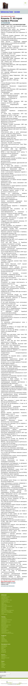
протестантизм (4, 641)
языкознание (4, 614)
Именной (3, 656)
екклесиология (4, 625)
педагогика (3, 604)
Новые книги (4, 655)
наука (2, 603)
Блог (2, 662)
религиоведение (4, 630)
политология (4, 605)
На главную (3, 595)
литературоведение (5, 602)
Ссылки (3, 665)
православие (4, 640)
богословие (3, 622)
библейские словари (5, 621)
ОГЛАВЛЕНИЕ (5, 23)
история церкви (4, 627)
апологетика (4, 618)
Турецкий (3, 650)
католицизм (4, 639)
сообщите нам (18, 684)
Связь (2, 666)
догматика (3, 623)
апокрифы (3, 617)
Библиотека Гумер (7, 12)
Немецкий (3, 647)
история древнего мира (6, 599)
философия (4, 609)
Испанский (3, 651)
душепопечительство (6, 624)
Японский (3, 649)
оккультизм (3, 628)
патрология (3, 629)
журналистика (4, 597)
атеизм (2, 636)
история (17, 12)
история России (4, 598)
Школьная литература (6, 611)
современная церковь (6, 632)
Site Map (3, 667)
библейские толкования (6, 619)
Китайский (3, 652)
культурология (4, 601)
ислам (2, 637)
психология (3, 607)
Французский (4, 646)
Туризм (3, 663)
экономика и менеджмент (7, 612)
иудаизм (3, 638)
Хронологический (5, 657)
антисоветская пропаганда (7, 585)
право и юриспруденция (6, 606)
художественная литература (7, 610)
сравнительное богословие (7, 633)
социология (4, 608)
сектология (3, 631)
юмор (2, 613)
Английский (4, 645)
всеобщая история (5, 596)
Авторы (3, 658)
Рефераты (3, 664)
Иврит (2, 648)
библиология (4, 620)
